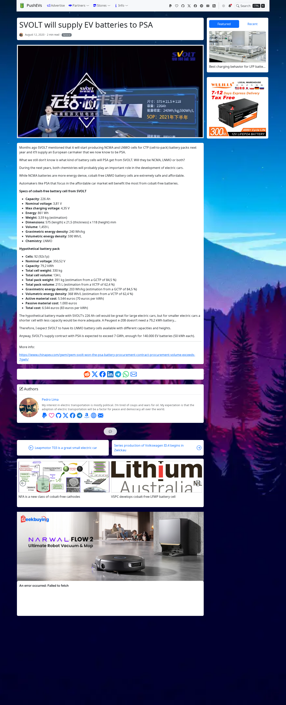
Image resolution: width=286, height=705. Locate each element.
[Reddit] (87, 374)
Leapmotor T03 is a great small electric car (66, 448)
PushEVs (34, 5)
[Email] (208, 6)
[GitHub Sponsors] (177, 6)
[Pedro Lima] (21, 35)
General (66, 34)
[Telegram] (201, 6)
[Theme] (223, 6)
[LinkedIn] (110, 374)
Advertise (58, 5)
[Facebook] (195, 6)
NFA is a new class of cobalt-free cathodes (49, 497)
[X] (189, 6)
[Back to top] (280, 699)
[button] (79, 5)
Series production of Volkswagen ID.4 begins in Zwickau (149, 447)
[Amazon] (86, 415)
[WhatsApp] (126, 374)
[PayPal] (170, 6)
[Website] (93, 415)
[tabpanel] (237, 49)
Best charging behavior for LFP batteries (237, 66)
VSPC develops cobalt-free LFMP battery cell (143, 497)
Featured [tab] (224, 24)
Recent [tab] (252, 24)
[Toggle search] (238, 5)
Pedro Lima (50, 399)
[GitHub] (183, 6)
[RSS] (214, 6)
